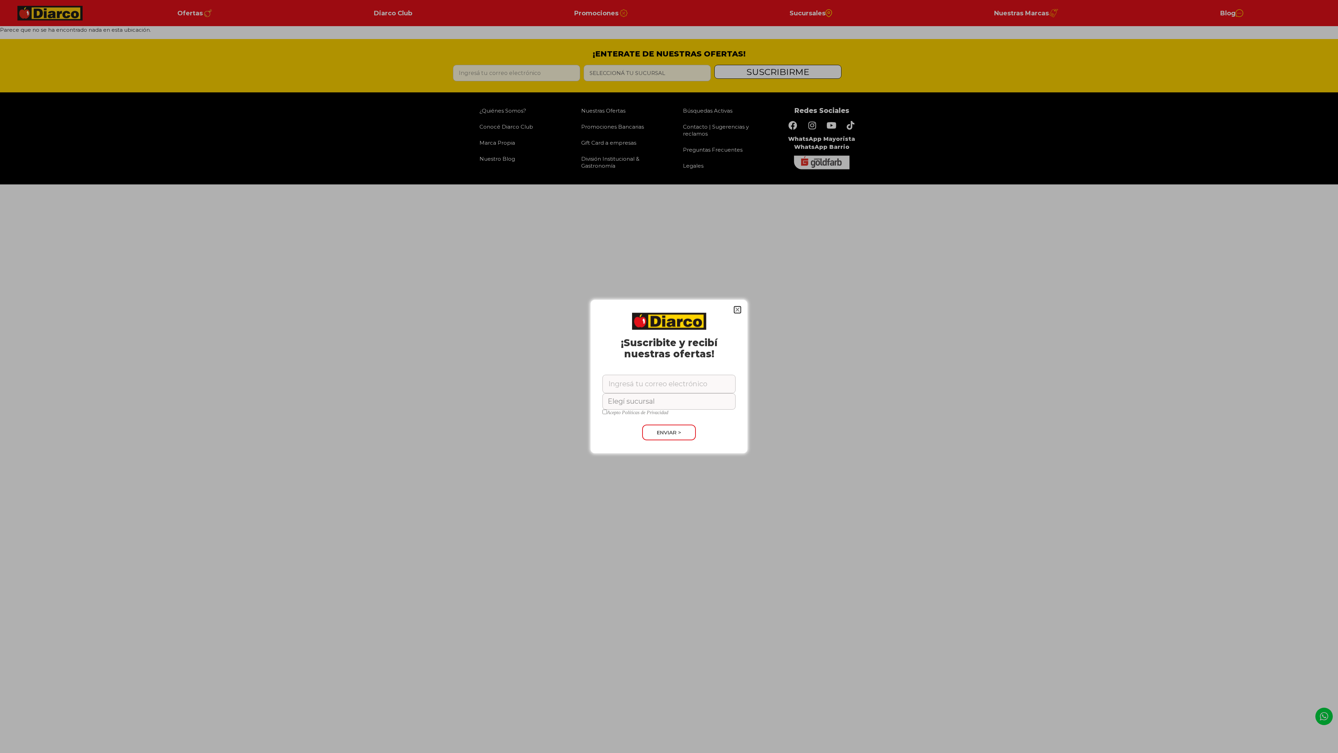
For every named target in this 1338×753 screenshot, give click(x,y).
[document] (669, 376)
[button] (737, 310)
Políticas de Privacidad (645, 412)
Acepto (637, 412)
